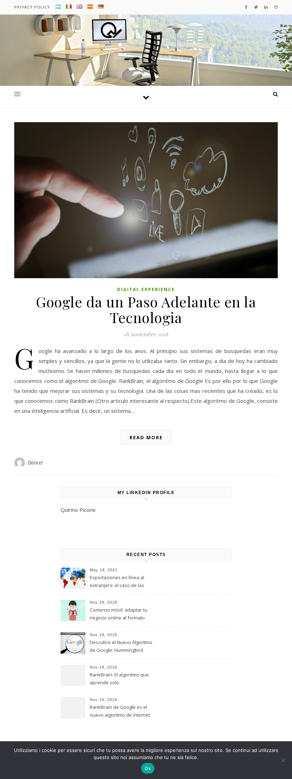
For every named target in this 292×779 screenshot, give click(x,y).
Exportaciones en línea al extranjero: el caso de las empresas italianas (117, 582)
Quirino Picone (78, 509)
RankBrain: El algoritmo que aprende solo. (119, 678)
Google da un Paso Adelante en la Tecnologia (146, 309)
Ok (148, 768)
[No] (283, 760)
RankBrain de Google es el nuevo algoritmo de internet (120, 711)
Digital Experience (146, 289)
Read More (146, 437)
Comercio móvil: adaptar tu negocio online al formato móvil (118, 614)
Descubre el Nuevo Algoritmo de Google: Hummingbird (121, 646)
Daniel (35, 462)
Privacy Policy (32, 7)
